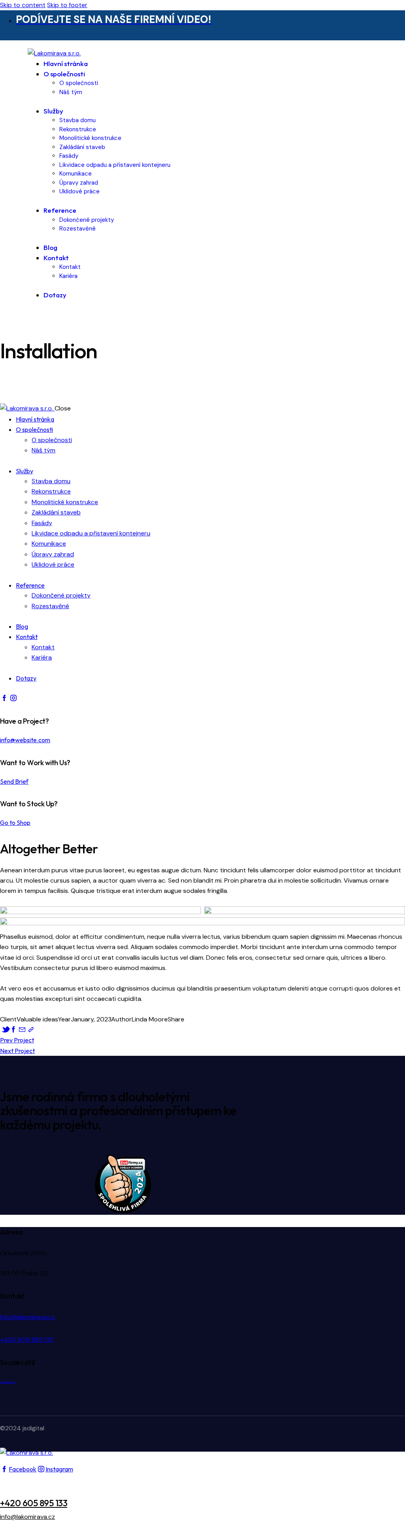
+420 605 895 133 (26, 1339)
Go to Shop (15, 822)
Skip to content (22, 5)
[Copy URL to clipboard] (30, 1029)
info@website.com (25, 740)
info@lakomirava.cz (27, 1317)
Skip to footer (67, 5)
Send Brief (14, 781)
